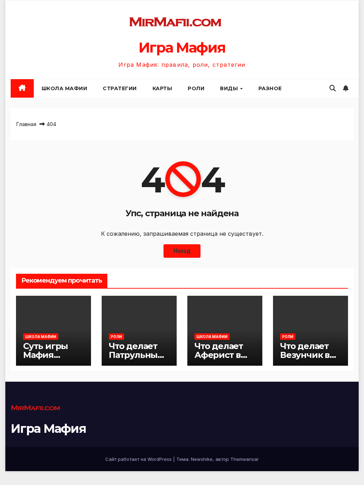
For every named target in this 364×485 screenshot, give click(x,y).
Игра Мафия (182, 47)
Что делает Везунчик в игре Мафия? (309, 355)
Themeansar (244, 459)
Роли (196, 88)
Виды (230, 88)
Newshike (202, 459)
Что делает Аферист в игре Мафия (221, 355)
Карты (162, 88)
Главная (26, 124)
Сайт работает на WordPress (139, 459)
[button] (333, 88)
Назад (182, 250)
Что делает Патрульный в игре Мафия (139, 355)
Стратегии (120, 88)
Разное (270, 88)
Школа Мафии (64, 88)
